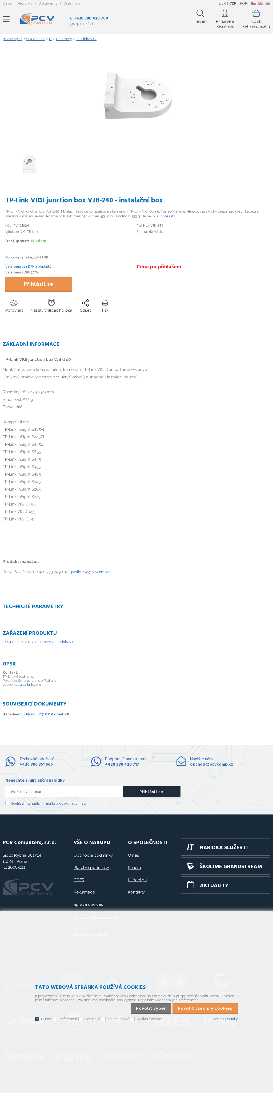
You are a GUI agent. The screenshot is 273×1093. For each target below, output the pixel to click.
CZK (232, 3)
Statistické (92, 1019)
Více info (168, 216)
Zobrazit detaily (225, 1019)
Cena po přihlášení (158, 267)
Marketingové (118, 1019)
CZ (253, 3)
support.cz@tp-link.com (22, 685)
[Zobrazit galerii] (136, 142)
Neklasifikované (149, 1019)
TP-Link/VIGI (65, 642)
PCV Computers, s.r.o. (37, 19)
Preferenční (67, 1019)
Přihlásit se (38, 284)
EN (260, 3)
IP (29, 642)
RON (244, 3)
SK (268, 3)
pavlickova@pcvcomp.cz (91, 572)
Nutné (46, 1019)
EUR (222, 3)
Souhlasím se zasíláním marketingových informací (48, 803)
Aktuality (214, 886)
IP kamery (43, 642)
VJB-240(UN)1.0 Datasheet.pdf (46, 714)
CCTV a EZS (14, 642)
